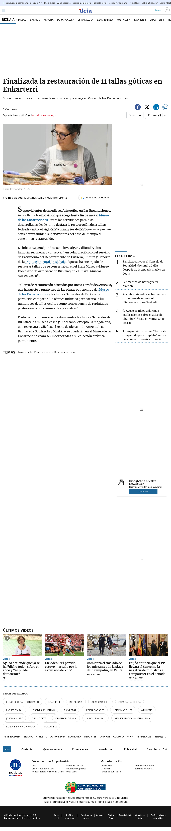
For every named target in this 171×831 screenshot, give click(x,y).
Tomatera (50, 726)
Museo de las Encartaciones (34, 351)
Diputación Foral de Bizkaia (45, 262)
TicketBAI (70, 710)
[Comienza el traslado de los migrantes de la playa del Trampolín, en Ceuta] (106, 645)
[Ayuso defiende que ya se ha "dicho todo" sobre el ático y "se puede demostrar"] (22, 645)
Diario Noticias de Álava (43, 768)
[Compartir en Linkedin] (156, 107)
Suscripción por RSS (144, 768)
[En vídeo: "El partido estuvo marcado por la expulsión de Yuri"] (64, 645)
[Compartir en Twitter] (147, 107)
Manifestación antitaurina (132, 718)
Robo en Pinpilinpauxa (20, 726)
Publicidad (130, 749)
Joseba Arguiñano (43, 710)
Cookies (99, 815)
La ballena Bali (96, 718)
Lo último (125, 255)
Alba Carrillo (100, 702)
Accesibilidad (125, 815)
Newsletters (106, 749)
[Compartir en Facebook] (138, 107)
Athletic (146, 710)
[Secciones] (3, 10)
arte (75, 351)
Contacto (27, 749)
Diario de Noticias (74, 765)
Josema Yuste (14, 718)
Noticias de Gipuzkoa (76, 768)
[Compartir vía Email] (165, 107)
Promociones (80, 749)
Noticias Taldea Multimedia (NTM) (47, 771)
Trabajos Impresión (144, 765)
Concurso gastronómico (22, 702)
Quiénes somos (52, 749)
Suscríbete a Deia (157, 749)
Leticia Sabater (94, 710)
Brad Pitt (54, 702)
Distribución (106, 765)
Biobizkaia (75, 702)
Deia (34, 765)
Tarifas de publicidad (111, 771)
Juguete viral (14, 710)
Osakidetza (39, 718)
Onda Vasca (71, 771)
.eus (7, 749)
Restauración (61, 351)
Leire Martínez (122, 710)
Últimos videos (18, 630)
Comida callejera (129, 702)
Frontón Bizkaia (66, 718)
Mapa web (106, 768)
